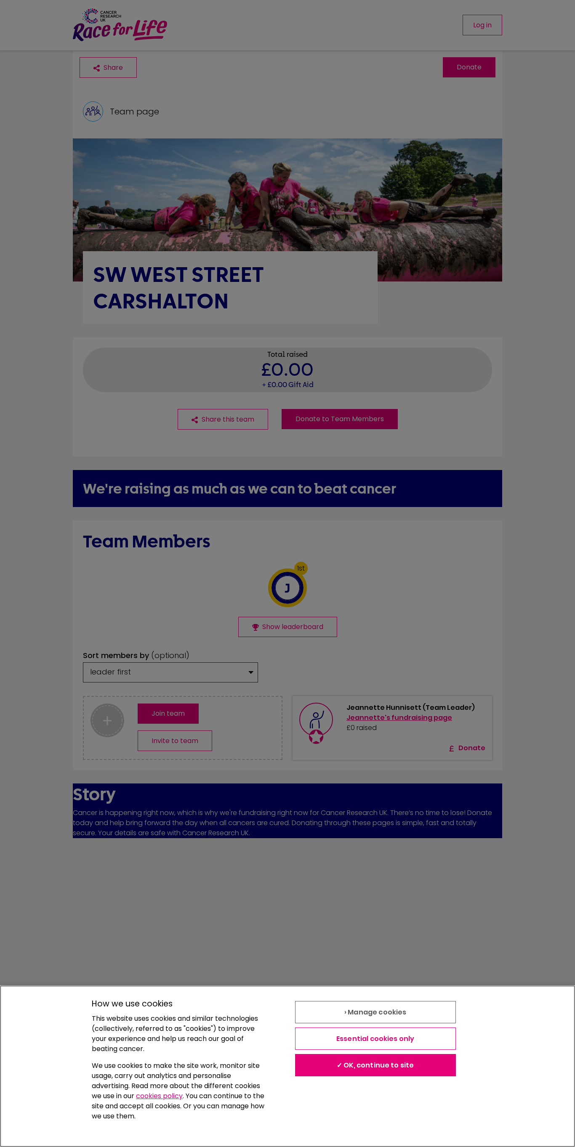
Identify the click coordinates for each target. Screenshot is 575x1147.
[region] (287, 1066)
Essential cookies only (375, 1038)
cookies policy (159, 1096)
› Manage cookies (375, 1012)
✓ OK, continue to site (375, 1065)
